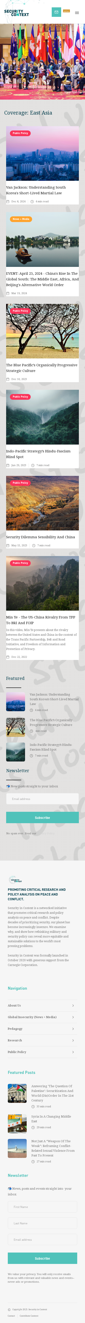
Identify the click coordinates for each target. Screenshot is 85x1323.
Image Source (72, 92)
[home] (26, 11)
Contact (11, 1316)
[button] (78, 12)
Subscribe (58, 11)
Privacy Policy (46, 833)
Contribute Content (29, 1316)
